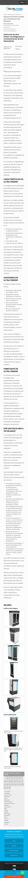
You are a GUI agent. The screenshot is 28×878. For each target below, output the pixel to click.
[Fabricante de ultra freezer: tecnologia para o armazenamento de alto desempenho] (14, 618)
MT (10, 784)
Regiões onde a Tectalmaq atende (12, 773)
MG (7, 778)
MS (13, 784)
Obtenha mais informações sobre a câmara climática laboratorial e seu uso (13, 749)
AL (22, 781)
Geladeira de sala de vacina (10, 29)
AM (15, 781)
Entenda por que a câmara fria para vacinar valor (13, 731)
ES (9, 778)
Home (14, 841)
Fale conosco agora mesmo (14, 876)
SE (7, 787)
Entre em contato (14, 850)
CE (7, 781)
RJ (4, 778)
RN (20, 784)
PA (17, 781)
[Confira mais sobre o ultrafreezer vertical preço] (14, 759)
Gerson (17, 49)
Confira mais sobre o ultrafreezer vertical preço (12, 767)
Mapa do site (14, 855)
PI (17, 784)
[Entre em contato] (12, 71)
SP (12, 778)
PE (21, 778)
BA (4, 781)
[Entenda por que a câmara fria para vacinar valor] (14, 723)
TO (9, 787)
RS (19, 778)
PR (14, 778)
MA (7, 784)
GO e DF (11, 781)
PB (15, 784)
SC (17, 778)
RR (4, 787)
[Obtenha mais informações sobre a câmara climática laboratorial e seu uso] (14, 740)
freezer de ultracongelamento (10, 31)
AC (20, 781)
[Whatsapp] (22, 872)
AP (4, 784)
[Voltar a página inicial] (14, 8)
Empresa (14, 845)
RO (23, 784)
